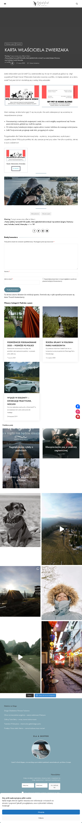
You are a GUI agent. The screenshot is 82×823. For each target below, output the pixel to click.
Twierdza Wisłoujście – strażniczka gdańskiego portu (22, 724)
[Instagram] (78, 411)
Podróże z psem (10, 44)
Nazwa (7, 271)
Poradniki (18, 44)
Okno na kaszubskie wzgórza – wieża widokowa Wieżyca (24, 715)
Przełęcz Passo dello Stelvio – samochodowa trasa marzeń (24, 728)
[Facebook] (78, 406)
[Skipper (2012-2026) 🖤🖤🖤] (20, 520)
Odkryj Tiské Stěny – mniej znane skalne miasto (20, 719)
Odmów (41, 818)
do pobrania (35, 214)
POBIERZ (16, 168)
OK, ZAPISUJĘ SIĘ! (54, 786)
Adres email (8, 279)
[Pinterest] (78, 417)
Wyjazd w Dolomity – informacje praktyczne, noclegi (19, 401)
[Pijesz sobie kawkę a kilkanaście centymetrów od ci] (62, 657)
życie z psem (46, 214)
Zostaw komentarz (34, 63)
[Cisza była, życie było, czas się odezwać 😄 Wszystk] (62, 593)
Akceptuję (41, 812)
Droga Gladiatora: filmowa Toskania (16, 711)
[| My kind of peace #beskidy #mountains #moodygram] (62, 529)
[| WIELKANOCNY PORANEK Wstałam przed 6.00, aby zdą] (20, 591)
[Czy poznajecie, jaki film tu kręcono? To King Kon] (20, 657)
